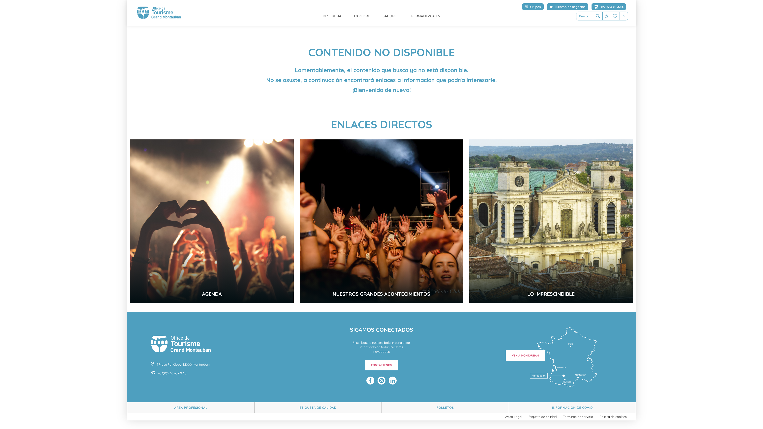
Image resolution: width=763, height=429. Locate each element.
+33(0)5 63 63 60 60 (172, 373)
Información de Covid (572, 408)
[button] (589, 16)
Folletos (445, 408)
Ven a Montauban (525, 355)
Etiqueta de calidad (317, 408)
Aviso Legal (513, 417)
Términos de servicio (578, 417)
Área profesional (190, 408)
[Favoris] (615, 16)
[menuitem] (159, 13)
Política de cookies (613, 417)
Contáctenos (381, 365)
